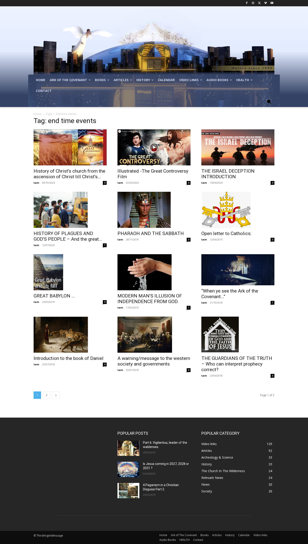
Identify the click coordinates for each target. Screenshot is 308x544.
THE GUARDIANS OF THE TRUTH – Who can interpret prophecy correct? (236, 364)
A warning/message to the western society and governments (153, 361)
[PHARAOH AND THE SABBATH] (154, 210)
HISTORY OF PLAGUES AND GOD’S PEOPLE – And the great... (68, 236)
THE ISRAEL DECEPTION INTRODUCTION (228, 173)
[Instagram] (253, 3)
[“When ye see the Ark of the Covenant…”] (237, 269)
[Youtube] (271, 3)
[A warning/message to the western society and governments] (154, 335)
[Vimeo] (265, 3)
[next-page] (56, 395)
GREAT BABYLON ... (54, 296)
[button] (269, 101)
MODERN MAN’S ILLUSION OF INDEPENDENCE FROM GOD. (149, 298)
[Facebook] (246, 3)
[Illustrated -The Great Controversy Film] (154, 147)
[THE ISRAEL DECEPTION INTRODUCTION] (237, 147)
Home (37, 114)
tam (36, 182)
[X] (259, 3)
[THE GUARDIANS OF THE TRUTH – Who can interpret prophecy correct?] (237, 335)
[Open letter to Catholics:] (237, 210)
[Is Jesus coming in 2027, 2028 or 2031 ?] (128, 469)
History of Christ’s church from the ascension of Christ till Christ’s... (69, 173)
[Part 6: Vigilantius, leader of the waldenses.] (128, 448)
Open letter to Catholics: (226, 233)
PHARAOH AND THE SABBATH (150, 233)
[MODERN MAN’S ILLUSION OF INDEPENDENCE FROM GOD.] (154, 272)
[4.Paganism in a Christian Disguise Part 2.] (128, 490)
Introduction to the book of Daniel (68, 358)
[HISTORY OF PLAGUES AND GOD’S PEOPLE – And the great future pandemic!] (70, 210)
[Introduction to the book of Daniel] (70, 335)
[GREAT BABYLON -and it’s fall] (70, 272)
